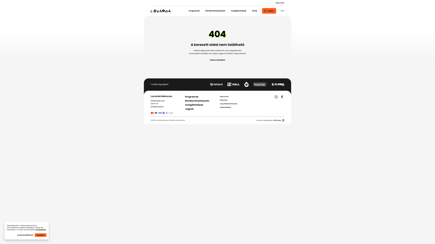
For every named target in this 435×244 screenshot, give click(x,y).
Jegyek (189, 108)
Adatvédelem (225, 107)
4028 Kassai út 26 (158, 101)
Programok (194, 10)
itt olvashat (41, 230)
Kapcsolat (280, 3)
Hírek (254, 10)
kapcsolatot (240, 53)
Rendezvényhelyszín (215, 10)
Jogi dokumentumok (228, 104)
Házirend (223, 100)
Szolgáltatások (238, 10)
